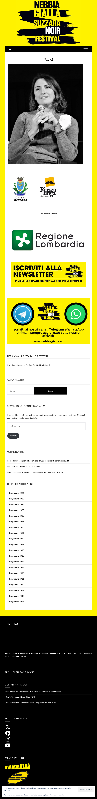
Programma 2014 (16, 561)
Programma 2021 (16, 521)
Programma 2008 (16, 596)
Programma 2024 (16, 504)
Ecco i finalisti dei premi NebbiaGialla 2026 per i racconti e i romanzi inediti (38, 461)
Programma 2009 (16, 590)
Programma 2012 (16, 573)
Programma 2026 (16, 493)
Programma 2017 (16, 544)
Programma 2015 (16, 556)
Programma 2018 (16, 539)
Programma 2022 (16, 516)
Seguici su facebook (19, 672)
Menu (85, 48)
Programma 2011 (16, 579)
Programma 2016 (16, 550)
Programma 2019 (16, 533)
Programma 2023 (16, 510)
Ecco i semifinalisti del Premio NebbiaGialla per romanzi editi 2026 (35, 472)
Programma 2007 (16, 601)
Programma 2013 (16, 567)
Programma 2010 (16, 584)
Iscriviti (13, 435)
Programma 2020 (16, 527)
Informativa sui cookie (56, 795)
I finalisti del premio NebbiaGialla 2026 (23, 466)
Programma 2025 (16, 499)
